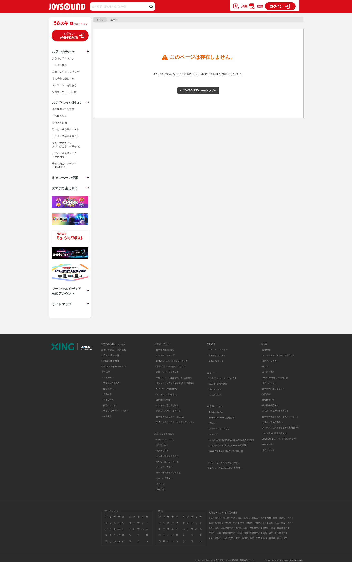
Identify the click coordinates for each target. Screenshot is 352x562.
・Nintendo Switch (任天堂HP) (221, 418)
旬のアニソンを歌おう (64, 85)
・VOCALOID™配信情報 (165, 389)
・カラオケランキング (164, 355)
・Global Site (266, 444)
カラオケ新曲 (59, 65)
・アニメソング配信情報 (165, 394)
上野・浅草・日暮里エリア (221, 528)
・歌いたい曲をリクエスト (166, 462)
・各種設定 (106, 416)
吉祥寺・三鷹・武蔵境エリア (222, 533)
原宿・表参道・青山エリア (275, 538)
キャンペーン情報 (65, 178)
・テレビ (211, 423)
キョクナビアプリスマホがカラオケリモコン (66, 144)
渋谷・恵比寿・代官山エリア (251, 518)
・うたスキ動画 (161, 450)
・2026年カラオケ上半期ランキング (171, 361)
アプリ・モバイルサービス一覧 (223, 462)
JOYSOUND (67, 7)
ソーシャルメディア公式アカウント (66, 291)
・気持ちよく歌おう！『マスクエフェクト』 (174, 422)
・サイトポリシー (268, 383)
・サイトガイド (214, 389)
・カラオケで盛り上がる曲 (166, 405)
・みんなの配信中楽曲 (217, 383)
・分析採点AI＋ (161, 445)
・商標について (267, 400)
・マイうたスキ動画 (110, 383)
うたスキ (105, 372)
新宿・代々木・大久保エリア (222, 518)
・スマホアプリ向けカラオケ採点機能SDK (279, 427)
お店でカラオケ (63, 51)
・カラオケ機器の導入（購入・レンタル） (279, 416)
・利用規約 (265, 394)
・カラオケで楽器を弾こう (166, 456)
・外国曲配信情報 (162, 400)
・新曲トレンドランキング (166, 372)
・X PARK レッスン (216, 355)
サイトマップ (62, 304)
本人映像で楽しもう (63, 78)
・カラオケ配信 (214, 395)
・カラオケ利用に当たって (272, 389)
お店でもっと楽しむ (66, 102)
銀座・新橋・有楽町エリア (279, 518)
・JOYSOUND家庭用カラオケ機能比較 (225, 451)
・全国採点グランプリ (164, 439)
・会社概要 (265, 350)
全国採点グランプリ (63, 109)
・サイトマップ (267, 450)
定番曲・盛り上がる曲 (64, 92)
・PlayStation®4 (215, 412)
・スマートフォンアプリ (218, 429)
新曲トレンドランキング (65, 72)
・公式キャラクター (269, 361)
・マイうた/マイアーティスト (114, 411)
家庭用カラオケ (215, 406)
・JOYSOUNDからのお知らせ (274, 378)
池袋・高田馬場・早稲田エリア (223, 523)
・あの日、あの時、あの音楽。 (168, 411)
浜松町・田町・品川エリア (248, 528)
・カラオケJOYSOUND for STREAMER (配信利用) (230, 440)
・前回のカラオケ (109, 405)
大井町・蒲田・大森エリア (275, 528)
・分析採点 (106, 394)
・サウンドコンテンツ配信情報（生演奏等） (174, 383)
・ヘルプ (264, 366)
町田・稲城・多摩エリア (249, 533)
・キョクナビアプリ (163, 467)
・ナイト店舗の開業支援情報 (273, 433)
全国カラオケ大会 (110, 361)
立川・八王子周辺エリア (280, 523)
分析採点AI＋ (59, 116)
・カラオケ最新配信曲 (164, 350)
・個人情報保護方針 (269, 405)
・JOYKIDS (159, 489)
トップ (100, 19)
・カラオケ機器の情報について (274, 411)
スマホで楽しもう (65, 188)
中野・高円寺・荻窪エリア (248, 538)
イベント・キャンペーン (113, 366)
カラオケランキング (63, 58)
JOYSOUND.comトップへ (200, 90)
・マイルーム (107, 377)
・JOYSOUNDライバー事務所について (278, 439)
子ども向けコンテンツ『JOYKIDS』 (64, 165)
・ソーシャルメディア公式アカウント (277, 355)
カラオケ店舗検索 (110, 355)
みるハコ (211, 372)
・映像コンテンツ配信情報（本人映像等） (173, 378)
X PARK (211, 344)
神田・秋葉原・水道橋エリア (253, 523)
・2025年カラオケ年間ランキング (170, 366)
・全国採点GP (107, 389)
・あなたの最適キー (163, 478)
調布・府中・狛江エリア (274, 533)
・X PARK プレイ (215, 361)
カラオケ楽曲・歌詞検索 (113, 349)
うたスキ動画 (59, 122)
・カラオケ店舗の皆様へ (271, 422)
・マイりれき (107, 400)
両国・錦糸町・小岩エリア (221, 538)
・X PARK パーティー (217, 350)
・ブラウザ (212, 434)
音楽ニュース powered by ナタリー (224, 468)
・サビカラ (159, 484)
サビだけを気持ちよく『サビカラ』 (64, 155)
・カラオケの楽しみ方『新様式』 (169, 416)
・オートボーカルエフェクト (167, 473)
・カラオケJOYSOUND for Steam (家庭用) (226, 445)
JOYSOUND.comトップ (113, 344)
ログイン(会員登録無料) (69, 35)
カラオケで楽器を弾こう (65, 136)
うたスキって (80, 23)
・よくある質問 (267, 372)
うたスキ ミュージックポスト (222, 378)
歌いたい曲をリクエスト (65, 129)
